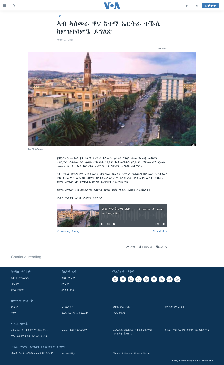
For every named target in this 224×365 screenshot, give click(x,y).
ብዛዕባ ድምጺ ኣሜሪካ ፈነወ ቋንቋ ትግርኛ (32, 353)
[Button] (162, 48)
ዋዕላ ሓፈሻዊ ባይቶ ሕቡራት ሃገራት (29, 336)
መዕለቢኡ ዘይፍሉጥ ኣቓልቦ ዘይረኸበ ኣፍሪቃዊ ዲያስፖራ (132, 332)
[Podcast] (146, 279)
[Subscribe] (154, 279)
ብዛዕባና (15, 283)
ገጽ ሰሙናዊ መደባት (175, 307)
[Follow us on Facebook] (115, 279)
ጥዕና (13, 313)
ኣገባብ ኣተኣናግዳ (20, 277)
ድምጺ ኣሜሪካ (113, 213)
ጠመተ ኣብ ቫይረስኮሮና (74, 330)
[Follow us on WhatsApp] (177, 279)
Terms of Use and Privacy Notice (131, 353)
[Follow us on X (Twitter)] (138, 279)
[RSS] (162, 279)
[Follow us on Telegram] (169, 279)
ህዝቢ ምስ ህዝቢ (121, 307)
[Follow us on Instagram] (131, 279)
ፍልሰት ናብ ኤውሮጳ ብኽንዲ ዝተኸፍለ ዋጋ (186, 330)
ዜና (59, 16)
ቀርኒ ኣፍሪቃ (68, 277)
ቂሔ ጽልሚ (119, 313)
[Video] (187, 5)
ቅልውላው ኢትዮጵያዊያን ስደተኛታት (30, 330)
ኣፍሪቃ (65, 283)
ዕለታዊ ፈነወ (67, 290)
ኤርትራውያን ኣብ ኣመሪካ (75, 313)
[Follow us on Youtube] (123, 279)
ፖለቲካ (14, 307)
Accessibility (68, 353)
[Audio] (197, 5)
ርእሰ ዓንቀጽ (17, 290)
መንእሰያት (67, 307)
